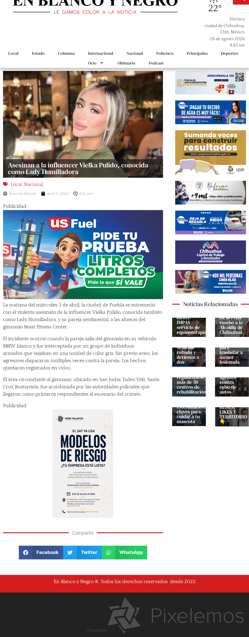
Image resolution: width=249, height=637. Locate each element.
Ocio (92, 63)
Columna (66, 53)
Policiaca (164, 53)
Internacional (100, 53)
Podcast (156, 63)
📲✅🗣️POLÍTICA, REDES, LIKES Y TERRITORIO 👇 (233, 409)
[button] (41, 552)
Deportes (229, 53)
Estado (38, 53)
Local (13, 53)
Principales (197, 53)
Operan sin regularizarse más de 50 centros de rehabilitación (191, 382)
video (64, 368)
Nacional (135, 53)
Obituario (126, 63)
